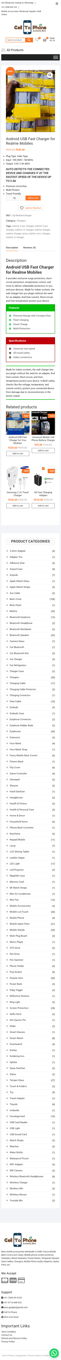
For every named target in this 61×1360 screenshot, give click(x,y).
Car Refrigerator (18, 665)
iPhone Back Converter (21, 827)
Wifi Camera (16, 1170)
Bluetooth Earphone (20, 617)
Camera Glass (17, 641)
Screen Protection (19, 1008)
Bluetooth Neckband (20, 629)
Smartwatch (16, 1044)
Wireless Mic (16, 1188)
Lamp (12, 845)
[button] (50, 75)
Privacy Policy (8, 1341)
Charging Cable (17, 683)
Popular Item (16, 978)
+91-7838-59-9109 (12, 1297)
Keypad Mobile (17, 839)
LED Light (15, 863)
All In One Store (11, 1317)
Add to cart (33, 198)
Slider (13, 1026)
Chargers (21, 220)
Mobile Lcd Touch (19, 911)
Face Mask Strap (18, 749)
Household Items (19, 821)
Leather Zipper (17, 857)
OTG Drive (15, 948)
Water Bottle (16, 1152)
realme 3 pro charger (23, 226)
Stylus (13, 1074)
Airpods (14, 575)
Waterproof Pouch (19, 1158)
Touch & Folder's (18, 1086)
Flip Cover (15, 767)
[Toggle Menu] (55, 57)
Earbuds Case (17, 713)
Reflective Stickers (19, 996)
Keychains (15, 833)
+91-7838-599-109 (9, 7)
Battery (13, 611)
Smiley (13, 1050)
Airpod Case (16, 569)
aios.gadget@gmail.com (15, 1307)
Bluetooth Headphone (21, 623)
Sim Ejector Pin (18, 1020)
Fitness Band (16, 761)
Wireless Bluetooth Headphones (26, 1176)
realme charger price (16, 233)
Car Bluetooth (17, 647)
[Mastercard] (4, 1280)
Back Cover (16, 599)
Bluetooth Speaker (19, 635)
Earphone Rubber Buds (21, 725)
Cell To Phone (10, 1312)
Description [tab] (12, 247)
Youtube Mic (16, 1200)
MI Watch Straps (18, 887)
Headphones (16, 797)
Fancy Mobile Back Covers (23, 755)
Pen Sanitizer (16, 960)
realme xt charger (15, 237)
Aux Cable (15, 593)
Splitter (13, 1062)
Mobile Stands (17, 930)
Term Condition (8, 1331)
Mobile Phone (17, 918)
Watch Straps (17, 1140)
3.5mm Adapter (18, 551)
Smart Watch (16, 1038)
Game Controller (18, 773)
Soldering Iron (17, 1056)
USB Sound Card (18, 1134)
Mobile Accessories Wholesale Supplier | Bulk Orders (21, 13)
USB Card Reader (18, 1122)
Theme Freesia (34, 1355)
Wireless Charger (19, 1182)
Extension (15, 737)
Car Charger (16, 659)
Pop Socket (16, 972)
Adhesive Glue (17, 563)
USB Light (15, 1128)
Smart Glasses (17, 1032)
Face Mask (15, 743)
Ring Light (15, 1002)
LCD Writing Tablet (19, 851)
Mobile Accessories (20, 905)
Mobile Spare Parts (20, 923)
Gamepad (15, 779)
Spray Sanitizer (17, 1068)
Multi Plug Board (18, 935)
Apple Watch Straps (20, 587)
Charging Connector (20, 695)
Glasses (14, 785)
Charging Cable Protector (23, 689)
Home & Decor (17, 815)
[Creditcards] (21, 1280)
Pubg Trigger (16, 990)
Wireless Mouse (18, 1194)
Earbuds (14, 707)
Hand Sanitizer (17, 791)
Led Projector (17, 869)
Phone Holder (17, 966)
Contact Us (6, 1335)
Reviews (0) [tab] (29, 247)
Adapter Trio (16, 557)
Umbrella (14, 1110)
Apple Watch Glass (19, 581)
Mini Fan (14, 899)
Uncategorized (17, 1116)
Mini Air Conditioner (20, 893)
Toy (11, 1092)
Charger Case (17, 671)
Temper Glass (17, 1080)
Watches (14, 1146)
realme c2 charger (24, 229)
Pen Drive (15, 954)
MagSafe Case (17, 875)
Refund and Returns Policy (14, 1338)
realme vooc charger (39, 233)
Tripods (14, 1104)
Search (29, 40)
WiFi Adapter (16, 1164)
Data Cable (15, 701)
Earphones (15, 731)
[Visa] (13, 1280)
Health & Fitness (18, 803)
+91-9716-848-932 (12, 1302)
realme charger (42, 229)
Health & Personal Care (22, 809)
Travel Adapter (17, 1098)
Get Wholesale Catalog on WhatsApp (17, 3)
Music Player (16, 942)
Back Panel (15, 605)
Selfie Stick (15, 1014)
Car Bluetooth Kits (19, 653)
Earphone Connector (20, 719)
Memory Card (17, 881)
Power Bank (16, 984)
